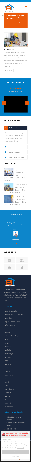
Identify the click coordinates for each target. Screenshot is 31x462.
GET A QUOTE (19, 22)
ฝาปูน (7, 343)
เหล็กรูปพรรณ (9, 375)
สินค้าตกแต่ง (9, 407)
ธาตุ (6, 361)
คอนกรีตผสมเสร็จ (11, 311)
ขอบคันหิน (8, 346)
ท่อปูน (7, 339)
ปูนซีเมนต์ (8, 368)
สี (5, 400)
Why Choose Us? (8, 49)
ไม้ (6, 378)
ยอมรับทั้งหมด (15, 452)
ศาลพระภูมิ (8, 357)
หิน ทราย (8, 364)
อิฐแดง (7, 332)
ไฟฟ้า (7, 385)
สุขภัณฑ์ (8, 403)
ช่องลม (7, 329)
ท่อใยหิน (8, 350)
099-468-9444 (11, 429)
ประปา (7, 382)
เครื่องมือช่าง (9, 389)
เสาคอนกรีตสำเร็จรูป (12, 336)
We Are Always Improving (16, 157)
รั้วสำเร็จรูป (9, 354)
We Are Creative (14, 128)
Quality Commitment (15, 152)
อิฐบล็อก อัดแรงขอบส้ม (12, 322)
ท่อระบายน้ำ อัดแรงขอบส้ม (14, 315)
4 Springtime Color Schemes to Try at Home (20, 172)
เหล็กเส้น (8, 371)
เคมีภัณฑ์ (8, 393)
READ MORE (8, 70)
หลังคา (7, 396)
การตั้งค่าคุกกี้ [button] (15, 456)
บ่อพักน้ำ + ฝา (9, 318)
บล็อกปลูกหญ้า (10, 325)
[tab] (16, 128)
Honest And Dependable (16, 147)
